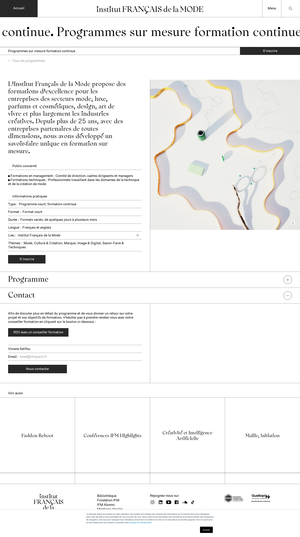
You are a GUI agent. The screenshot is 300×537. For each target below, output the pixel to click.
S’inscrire (270, 51)
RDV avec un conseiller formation (38, 332)
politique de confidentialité (140, 522)
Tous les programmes (28, 61)
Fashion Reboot (37, 435)
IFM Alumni (106, 505)
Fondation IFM (108, 500)
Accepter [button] (206, 529)
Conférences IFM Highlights (112, 435)
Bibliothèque (106, 496)
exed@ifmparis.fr (33, 357)
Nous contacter (37, 369)
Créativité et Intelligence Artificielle (187, 435)
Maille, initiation (262, 435)
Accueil (18, 8)
